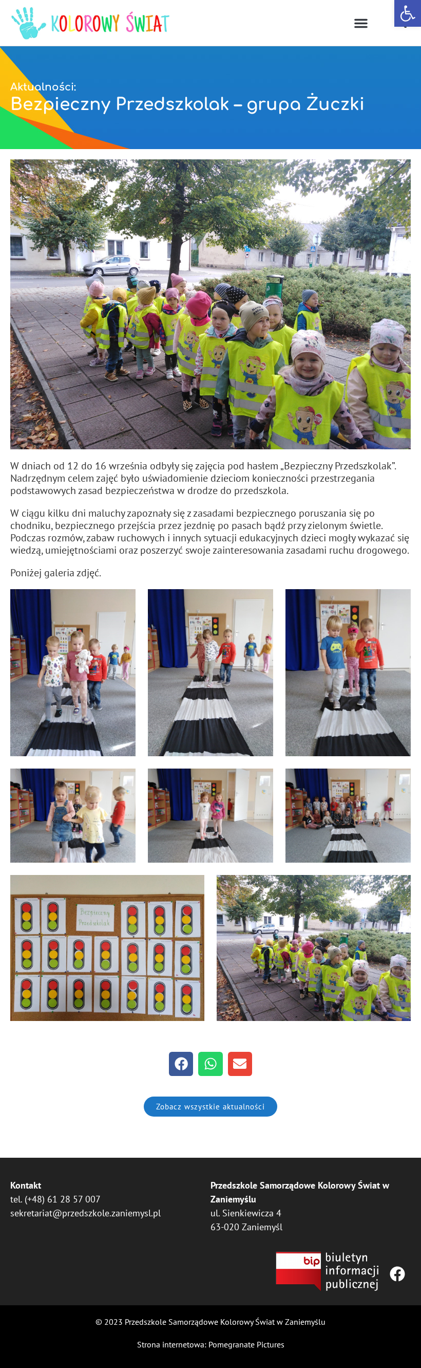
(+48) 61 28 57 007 (63, 1199)
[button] (407, 13)
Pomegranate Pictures (246, 1344)
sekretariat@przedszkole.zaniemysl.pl (85, 1213)
